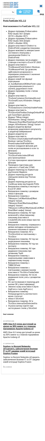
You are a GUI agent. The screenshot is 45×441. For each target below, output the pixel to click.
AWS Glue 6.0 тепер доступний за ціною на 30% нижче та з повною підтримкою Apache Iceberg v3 (19, 326)
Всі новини (7, 367)
